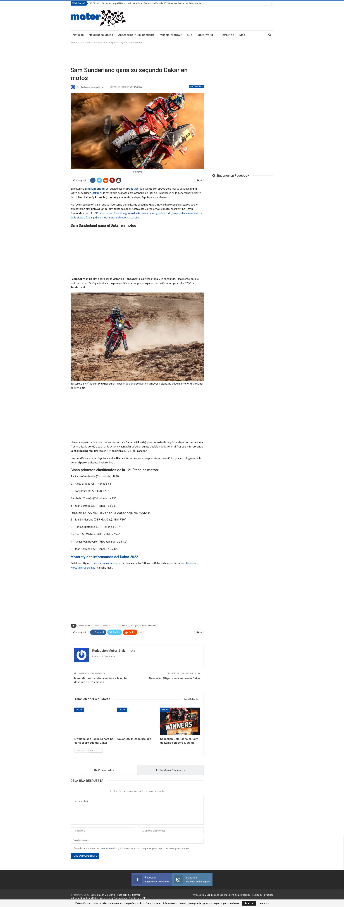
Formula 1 (192, 563)
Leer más (264, 903)
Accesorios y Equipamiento (136, 35)
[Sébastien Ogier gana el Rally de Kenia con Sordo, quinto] (180, 721)
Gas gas (134, 626)
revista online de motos (107, 563)
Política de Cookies (240, 895)
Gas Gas (133, 188)
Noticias (78, 35)
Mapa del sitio (123, 895)
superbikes (88, 567)
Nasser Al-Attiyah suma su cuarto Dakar (174, 678)
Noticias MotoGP (136, 898)
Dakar (95, 192)
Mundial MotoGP (171, 35)
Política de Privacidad (262, 895)
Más (242, 35)
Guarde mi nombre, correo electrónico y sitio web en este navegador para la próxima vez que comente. (132, 848)
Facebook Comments (172, 770)
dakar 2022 (107, 626)
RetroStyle (227, 35)
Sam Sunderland (95, 188)
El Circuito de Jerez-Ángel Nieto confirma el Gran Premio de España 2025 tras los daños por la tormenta (145, 3)
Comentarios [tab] (106, 770)
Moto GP (76, 567)
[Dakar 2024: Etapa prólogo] (137, 721)
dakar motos (121, 626)
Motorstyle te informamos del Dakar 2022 (104, 557)
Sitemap (136, 895)
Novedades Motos (101, 35)
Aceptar (249, 903)
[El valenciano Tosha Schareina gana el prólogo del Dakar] (94, 721)
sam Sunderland (149, 626)
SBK (189, 35)
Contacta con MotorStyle (103, 895)
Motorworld (205, 35)
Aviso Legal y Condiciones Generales (211, 895)
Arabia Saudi (84, 626)
